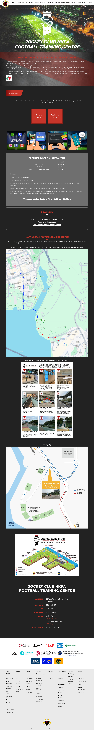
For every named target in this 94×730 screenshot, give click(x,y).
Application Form (55, 116)
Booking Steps (39, 116)
